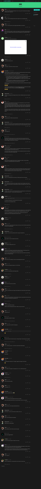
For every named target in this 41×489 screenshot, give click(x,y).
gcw (6, 123)
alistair (6, 18)
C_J (6, 331)
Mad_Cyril (7, 208)
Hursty (6, 290)
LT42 (6, 25)
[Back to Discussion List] (1, 1)
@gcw (5, 238)
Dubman (7, 277)
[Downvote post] (28, 13)
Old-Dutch (7, 66)
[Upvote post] (26, 13)
